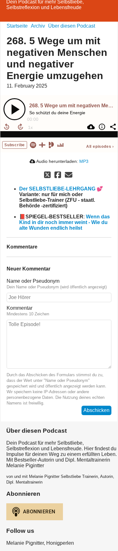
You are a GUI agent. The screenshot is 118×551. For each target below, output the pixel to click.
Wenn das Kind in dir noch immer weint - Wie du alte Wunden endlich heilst (64, 222)
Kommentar (19, 308)
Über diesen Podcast (71, 26)
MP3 (83, 161)
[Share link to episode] (112, 127)
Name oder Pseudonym (33, 281)
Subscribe (14, 145)
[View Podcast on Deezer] (60, 144)
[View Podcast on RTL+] (42, 144)
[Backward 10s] (6, 127)
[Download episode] (90, 127)
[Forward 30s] (20, 127)
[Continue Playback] (14, 109)
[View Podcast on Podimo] (51, 144)
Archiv (38, 26)
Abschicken (96, 410)
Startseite (17, 26)
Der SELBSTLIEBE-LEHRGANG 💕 (61, 188)
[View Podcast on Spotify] (33, 144)
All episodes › (100, 146)
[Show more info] (101, 127)
